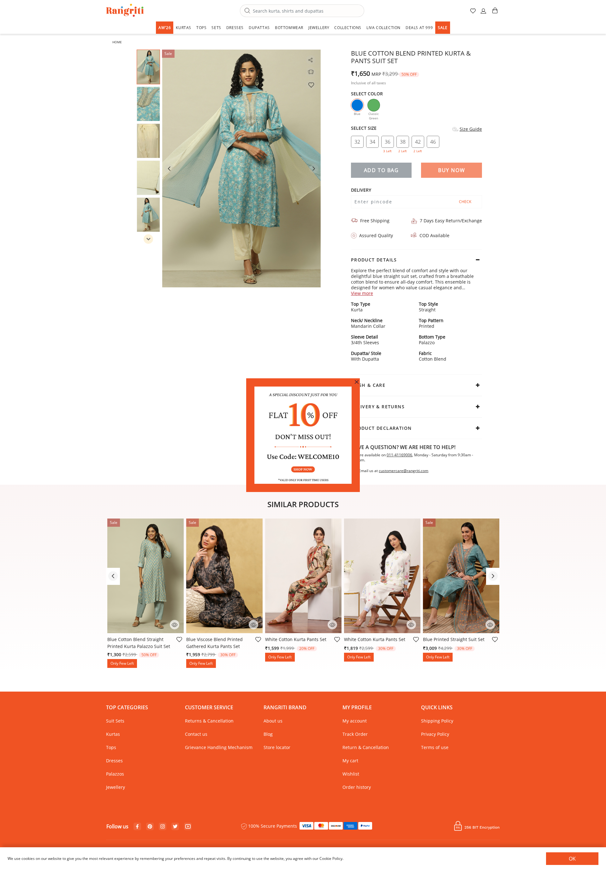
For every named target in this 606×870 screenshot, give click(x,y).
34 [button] (372, 141)
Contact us (196, 734)
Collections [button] (347, 27)
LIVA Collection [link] (383, 27)
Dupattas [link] (259, 27)
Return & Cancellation (365, 747)
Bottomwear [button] (289, 27)
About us (273, 721)
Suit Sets (115, 721)
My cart (350, 761)
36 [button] (387, 143)
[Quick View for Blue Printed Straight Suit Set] (490, 624)
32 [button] (357, 141)
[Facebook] (137, 827)
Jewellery (115, 787)
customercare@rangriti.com (403, 470)
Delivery (361, 190)
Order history (356, 787)
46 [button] (433, 141)
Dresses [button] (235, 27)
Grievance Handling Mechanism (218, 747)
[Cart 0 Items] (495, 13)
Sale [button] (442, 27)
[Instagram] (162, 827)
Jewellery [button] (318, 27)
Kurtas (113, 734)
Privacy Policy (435, 734)
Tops (111, 747)
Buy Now (451, 170)
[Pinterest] (150, 827)
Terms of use (435, 747)
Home (117, 42)
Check (465, 201)
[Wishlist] (311, 84)
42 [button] (417, 143)
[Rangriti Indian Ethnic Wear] (125, 11)
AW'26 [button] (164, 27)
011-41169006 (399, 455)
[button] (483, 13)
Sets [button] (216, 27)
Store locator (277, 747)
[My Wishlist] (473, 13)
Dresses (114, 761)
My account (354, 721)
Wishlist (350, 774)
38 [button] (402, 143)
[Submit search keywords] (247, 11)
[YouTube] (188, 827)
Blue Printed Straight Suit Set (453, 639)
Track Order (355, 734)
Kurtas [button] (183, 27)
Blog (268, 734)
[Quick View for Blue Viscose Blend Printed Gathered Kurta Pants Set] (253, 624)
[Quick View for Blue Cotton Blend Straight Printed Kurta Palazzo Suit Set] (174, 624)
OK (572, 858)
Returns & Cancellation (209, 721)
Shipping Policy (437, 721)
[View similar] (311, 72)
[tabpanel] (241, 168)
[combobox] (302, 10)
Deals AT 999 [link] (419, 27)
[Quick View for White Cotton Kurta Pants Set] (332, 624)
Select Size (364, 128)
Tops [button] (201, 27)
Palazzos (115, 774)
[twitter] (175, 826)
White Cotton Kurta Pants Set (295, 639)
